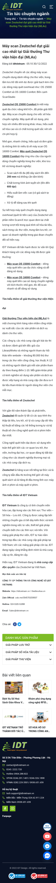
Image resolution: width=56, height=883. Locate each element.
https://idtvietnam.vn (20, 591)
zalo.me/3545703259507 (26, 597)
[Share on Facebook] (15, 624)
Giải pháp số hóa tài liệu (22, 652)
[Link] (47, 827)
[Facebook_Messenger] (47, 846)
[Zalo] (47, 855)
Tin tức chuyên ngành (31, 18)
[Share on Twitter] (19, 624)
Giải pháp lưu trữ (18, 644)
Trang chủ (10, 18)
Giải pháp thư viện (18, 659)
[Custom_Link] (47, 836)
